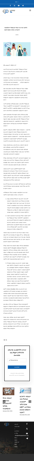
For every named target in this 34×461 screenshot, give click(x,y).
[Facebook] (27, 424)
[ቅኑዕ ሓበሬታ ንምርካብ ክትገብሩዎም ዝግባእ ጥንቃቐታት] (8, 391)
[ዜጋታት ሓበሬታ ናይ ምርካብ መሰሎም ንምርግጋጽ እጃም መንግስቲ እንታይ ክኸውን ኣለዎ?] (25, 391)
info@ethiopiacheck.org (21, 435)
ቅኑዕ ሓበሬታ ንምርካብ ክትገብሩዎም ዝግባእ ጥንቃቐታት (7, 403)
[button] (4, 401)
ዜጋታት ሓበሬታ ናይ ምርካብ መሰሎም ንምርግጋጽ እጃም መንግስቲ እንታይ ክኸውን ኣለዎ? (25, 404)
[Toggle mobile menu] (30, 10)
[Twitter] (27, 429)
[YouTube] (27, 433)
